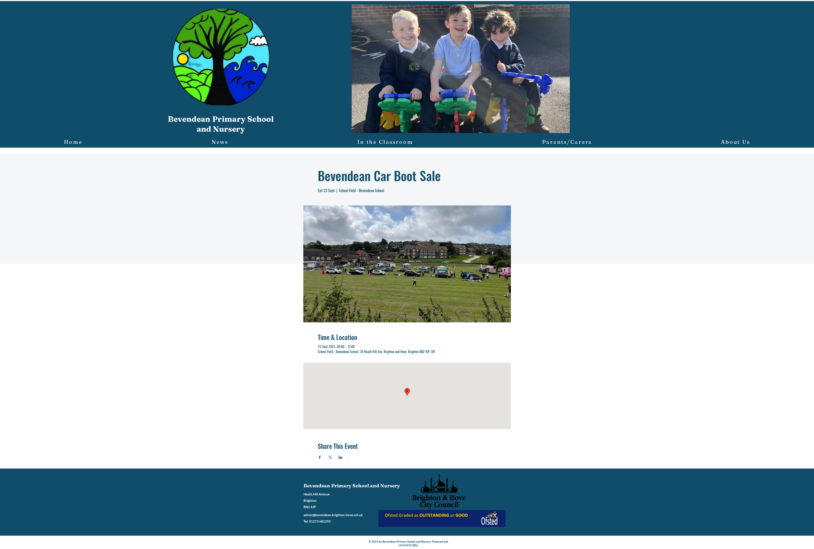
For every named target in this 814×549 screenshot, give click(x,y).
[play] (559, 129)
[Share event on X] (330, 457)
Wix (415, 545)
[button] (461, 68)
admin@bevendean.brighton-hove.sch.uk (333, 515)
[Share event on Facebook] (320, 457)
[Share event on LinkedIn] (341, 457)
